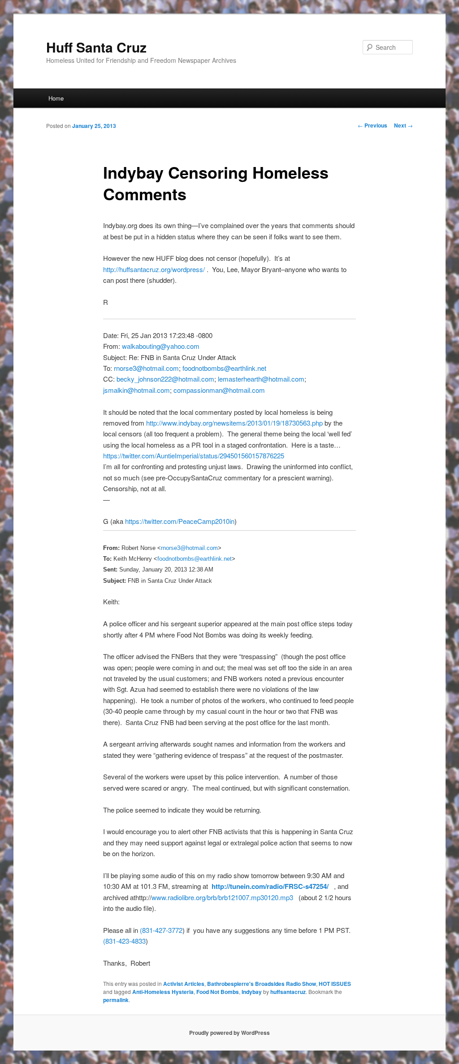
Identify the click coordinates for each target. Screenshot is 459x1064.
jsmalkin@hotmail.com (136, 390)
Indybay (252, 992)
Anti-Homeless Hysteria (163, 992)
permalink (116, 1000)
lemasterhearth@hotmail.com (261, 378)
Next (403, 125)
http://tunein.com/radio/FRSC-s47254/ (270, 886)
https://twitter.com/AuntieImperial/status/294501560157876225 (193, 455)
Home (56, 98)
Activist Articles (183, 984)
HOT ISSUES (335, 984)
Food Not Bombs (217, 992)
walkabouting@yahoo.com (160, 346)
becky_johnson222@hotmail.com (165, 378)
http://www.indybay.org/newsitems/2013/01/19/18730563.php (234, 422)
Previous (372, 125)
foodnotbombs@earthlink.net (224, 368)
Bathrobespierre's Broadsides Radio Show (261, 984)
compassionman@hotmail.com (219, 390)
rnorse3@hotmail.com (146, 368)
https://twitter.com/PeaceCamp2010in (179, 521)
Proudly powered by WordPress (229, 1033)
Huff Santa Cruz (96, 47)
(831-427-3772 (161, 930)
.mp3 (285, 897)
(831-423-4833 (124, 940)
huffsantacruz (288, 992)
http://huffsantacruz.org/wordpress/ (154, 269)
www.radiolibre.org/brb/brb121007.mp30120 (215, 897)
